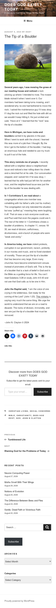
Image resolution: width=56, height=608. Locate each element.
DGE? (29, 32)
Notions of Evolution (14, 491)
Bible (12, 415)
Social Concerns (40, 411)
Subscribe (42, 391)
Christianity (24, 415)
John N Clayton (31, 418)
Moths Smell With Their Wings (19, 482)
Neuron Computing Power (17, 472)
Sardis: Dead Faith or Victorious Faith (22, 509)
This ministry (42, 296)
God (18, 418)
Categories (10, 573)
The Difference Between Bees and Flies (23, 500)
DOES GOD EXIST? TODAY (23, 7)
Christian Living (18, 411)
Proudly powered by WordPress (19, 600)
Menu (29, 20)
